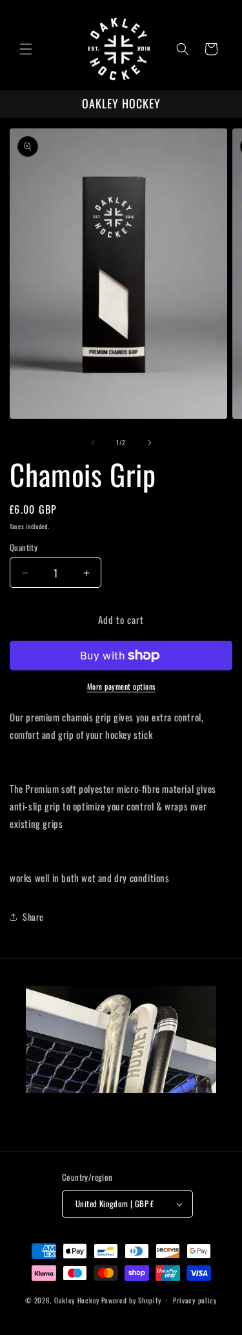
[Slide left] (93, 442)
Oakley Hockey (76, 1299)
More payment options (121, 686)
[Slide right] (150, 442)
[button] (26, 49)
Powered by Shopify (131, 1299)
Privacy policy (195, 1300)
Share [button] (33, 916)
